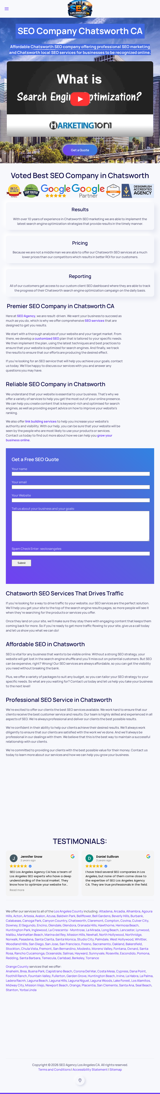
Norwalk (12, 939)
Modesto (83, 948)
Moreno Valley (102, 948)
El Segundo (27, 925)
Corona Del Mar (85, 971)
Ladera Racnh (16, 980)
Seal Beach (143, 985)
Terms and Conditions (54, 1069)
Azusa (50, 916)
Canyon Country (55, 920)
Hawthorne (106, 925)
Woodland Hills (17, 944)
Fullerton (58, 976)
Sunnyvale (96, 953)
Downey (12, 925)
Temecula (49, 958)
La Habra (132, 976)
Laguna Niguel (78, 980)
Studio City (85, 939)
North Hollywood (111, 934)
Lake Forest (121, 980)
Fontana (120, 948)
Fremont (45, 948)
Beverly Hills (120, 916)
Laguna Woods (101, 980)
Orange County (17, 966)
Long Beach (110, 930)
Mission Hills (76, 934)
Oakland (118, 944)
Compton (112, 920)
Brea (23, 971)
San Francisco (70, 944)
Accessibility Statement (90, 1069)
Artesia (29, 916)
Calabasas (13, 920)
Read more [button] (17, 890)
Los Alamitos (140, 980)
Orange (74, 985)
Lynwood (142, 930)
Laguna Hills (58, 980)
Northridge (133, 934)
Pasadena (26, 939)
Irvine (120, 976)
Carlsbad (64, 958)
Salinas (68, 953)
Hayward (81, 953)
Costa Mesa (106, 971)
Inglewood (39, 930)
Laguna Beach (37, 980)
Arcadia (119, 911)
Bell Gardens (101, 916)
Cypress (122, 971)
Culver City (140, 920)
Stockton (13, 948)
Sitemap (116, 1069)
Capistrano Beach (59, 971)
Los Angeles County (68, 911)
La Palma (146, 976)
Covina (125, 920)
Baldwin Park (66, 916)
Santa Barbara (30, 958)
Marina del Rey (55, 934)
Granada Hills (87, 925)
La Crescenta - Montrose (66, 930)
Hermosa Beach (127, 925)
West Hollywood (121, 939)
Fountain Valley (39, 976)
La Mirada (93, 930)
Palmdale (101, 939)
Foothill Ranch (16, 976)
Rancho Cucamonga (29, 953)
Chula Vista (29, 948)
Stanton (12, 990)
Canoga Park (31, 920)
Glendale (54, 925)
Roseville (112, 953)
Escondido (128, 953)
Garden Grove (76, 976)
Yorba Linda (28, 990)
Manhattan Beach (30, 934)
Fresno (86, 944)
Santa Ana (126, 985)
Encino (42, 925)
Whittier (140, 939)
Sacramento (102, 944)
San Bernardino (64, 948)
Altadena (105, 911)
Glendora (69, 925)
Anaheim (12, 971)
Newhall (92, 934)
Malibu (11, 934)
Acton (17, 916)
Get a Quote (80, 150)
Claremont (95, 920)
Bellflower (84, 916)
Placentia (89, 985)
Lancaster (127, 930)
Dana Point (138, 971)
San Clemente (107, 985)
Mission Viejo (34, 985)
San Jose (51, 944)
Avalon (40, 916)
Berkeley (78, 958)
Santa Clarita (44, 939)
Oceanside (53, 953)
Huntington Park (18, 930)
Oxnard (132, 948)
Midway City (15, 985)
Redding (12, 958)
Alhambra (133, 911)
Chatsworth (77, 920)
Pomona (143, 953)
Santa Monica (65, 939)
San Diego (36, 944)
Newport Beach (57, 985)
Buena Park (36, 971)
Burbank (137, 916)
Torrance (92, 958)
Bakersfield (134, 944)
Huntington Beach (101, 976)
